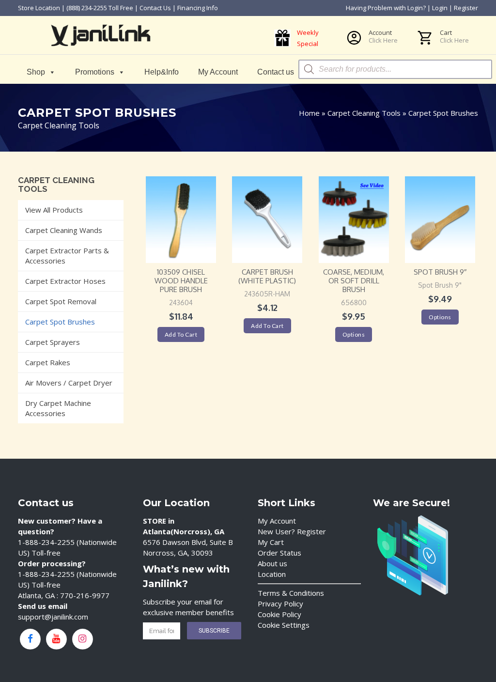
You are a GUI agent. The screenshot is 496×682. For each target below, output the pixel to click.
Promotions (94, 72)
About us (272, 563)
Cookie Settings (284, 625)
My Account (218, 72)
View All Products (54, 210)
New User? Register (292, 531)
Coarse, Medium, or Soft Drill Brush (353, 280)
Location (272, 574)
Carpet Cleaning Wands (63, 230)
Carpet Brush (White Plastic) (267, 276)
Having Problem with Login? (386, 7)
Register (466, 7)
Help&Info (161, 72)
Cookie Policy (279, 614)
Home (309, 113)
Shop (36, 72)
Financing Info (197, 7)
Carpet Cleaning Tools (364, 113)
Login (440, 7)
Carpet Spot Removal (60, 301)
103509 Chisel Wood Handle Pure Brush (181, 280)
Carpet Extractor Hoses (65, 281)
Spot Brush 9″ (440, 272)
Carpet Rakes (47, 362)
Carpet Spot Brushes (60, 321)
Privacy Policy (280, 603)
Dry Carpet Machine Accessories (58, 408)
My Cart (271, 542)
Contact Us (155, 7)
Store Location (39, 7)
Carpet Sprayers (52, 342)
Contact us (275, 72)
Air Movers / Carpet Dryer (68, 383)
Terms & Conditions (291, 593)
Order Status (279, 553)
